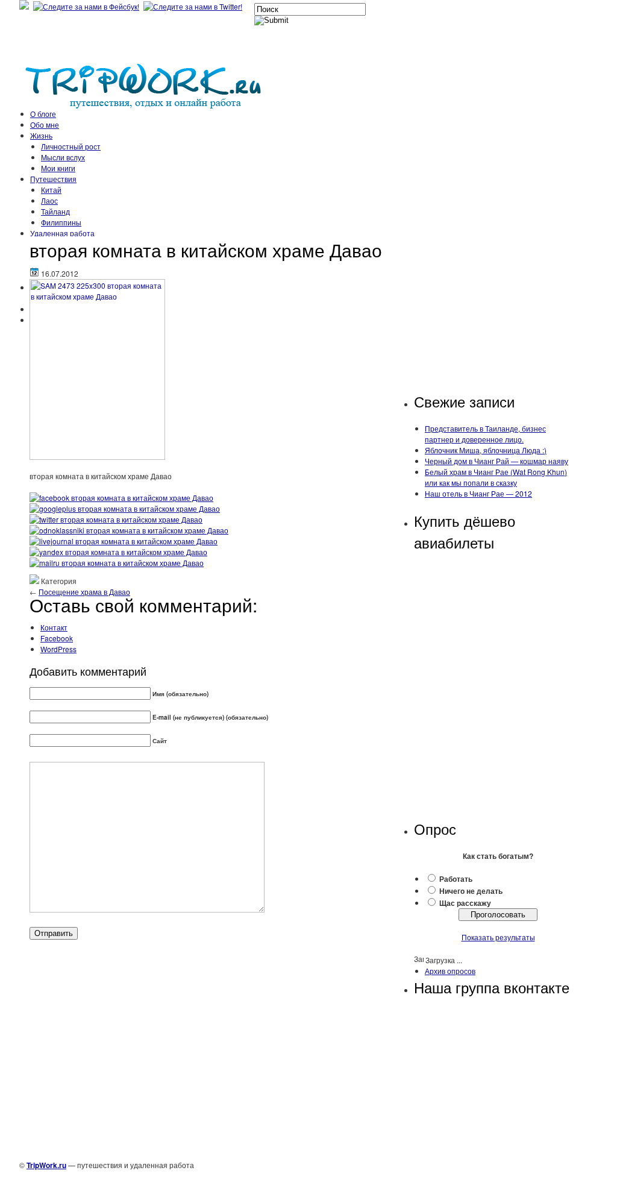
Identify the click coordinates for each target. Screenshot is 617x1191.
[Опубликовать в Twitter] (116, 519)
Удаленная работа (62, 233)
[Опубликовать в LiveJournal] (124, 541)
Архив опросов (450, 971)
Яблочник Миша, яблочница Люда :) (486, 450)
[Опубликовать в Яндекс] (118, 552)
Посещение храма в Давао (84, 591)
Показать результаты (498, 937)
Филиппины (61, 222)
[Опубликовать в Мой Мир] (117, 563)
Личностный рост (71, 146)
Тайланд (55, 211)
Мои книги (58, 168)
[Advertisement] (493, 315)
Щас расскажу (465, 902)
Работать (455, 878)
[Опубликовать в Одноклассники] (129, 530)
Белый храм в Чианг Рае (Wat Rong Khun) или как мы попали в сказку (496, 477)
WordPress (58, 649)
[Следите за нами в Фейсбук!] (87, 6)
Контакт (53, 627)
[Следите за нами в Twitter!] (194, 6)
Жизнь (41, 135)
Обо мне (44, 124)
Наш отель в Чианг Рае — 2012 (478, 493)
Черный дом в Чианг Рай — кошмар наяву (496, 461)
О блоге (43, 113)
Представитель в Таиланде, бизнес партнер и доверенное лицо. (485, 433)
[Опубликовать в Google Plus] (125, 508)
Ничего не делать (471, 890)
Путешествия (53, 179)
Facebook (56, 638)
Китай (51, 189)
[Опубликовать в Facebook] (121, 497)
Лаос (49, 200)
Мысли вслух (63, 157)
